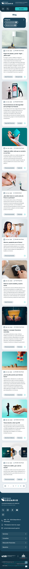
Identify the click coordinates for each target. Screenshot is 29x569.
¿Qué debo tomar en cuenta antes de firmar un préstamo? (13, 197)
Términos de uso (11, 565)
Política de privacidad (21, 565)
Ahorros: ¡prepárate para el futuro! (13, 242)
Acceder (21, 9)
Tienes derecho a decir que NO (12, 423)
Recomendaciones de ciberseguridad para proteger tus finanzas (13, 106)
